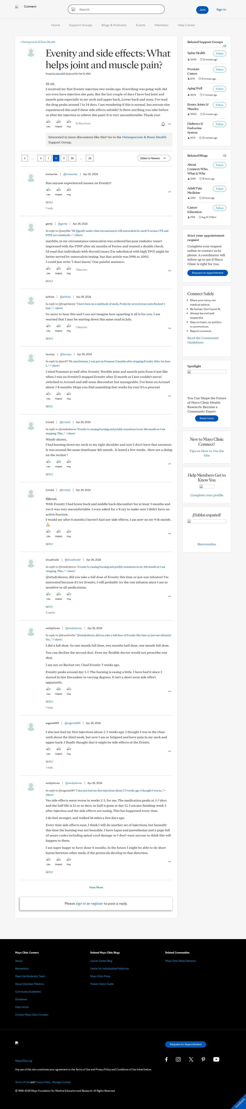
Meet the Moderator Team (30, 976)
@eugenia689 (72, 723)
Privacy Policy (43, 1082)
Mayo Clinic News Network (180, 960)
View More (96, 887)
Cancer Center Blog (101, 960)
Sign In (221, 9)
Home (55, 25)
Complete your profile (206, 495)
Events (140, 25)
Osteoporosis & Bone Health (37, 41)
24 (89, 158)
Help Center (186, 25)
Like (48, 126)
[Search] (72, 9)
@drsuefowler (73, 559)
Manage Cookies (61, 1082)
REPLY (49, 202)
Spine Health (196, 53)
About (18, 960)
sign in (81, 903)
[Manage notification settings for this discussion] (162, 124)
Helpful (58, 126)
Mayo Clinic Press (100, 976)
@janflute (65, 296)
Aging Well (194, 88)
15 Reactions (83, 123)
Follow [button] (219, 53)
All (224, 46)
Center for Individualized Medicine (109, 968)
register (97, 903)
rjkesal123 (67, 73)
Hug (69, 126)
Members (162, 25)
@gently (62, 223)
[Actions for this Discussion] (169, 124)
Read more (207, 418)
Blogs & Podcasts (114, 25)
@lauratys (65, 354)
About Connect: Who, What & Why (197, 168)
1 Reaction (81, 269)
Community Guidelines (28, 991)
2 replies (50, 612)
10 (72, 158)
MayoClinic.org (23, 1060)
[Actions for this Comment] (169, 192)
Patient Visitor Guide (102, 983)
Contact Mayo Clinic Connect (31, 1014)
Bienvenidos (207, 544)
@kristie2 (65, 422)
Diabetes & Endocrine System (195, 127)
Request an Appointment (186, 1044)
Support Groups (80, 25)
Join (202, 9)
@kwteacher (70, 174)
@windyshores (73, 628)
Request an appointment (207, 272)
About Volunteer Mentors (29, 983)
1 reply (49, 208)
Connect (29, 6)
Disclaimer (21, 999)
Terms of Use (22, 1082)
